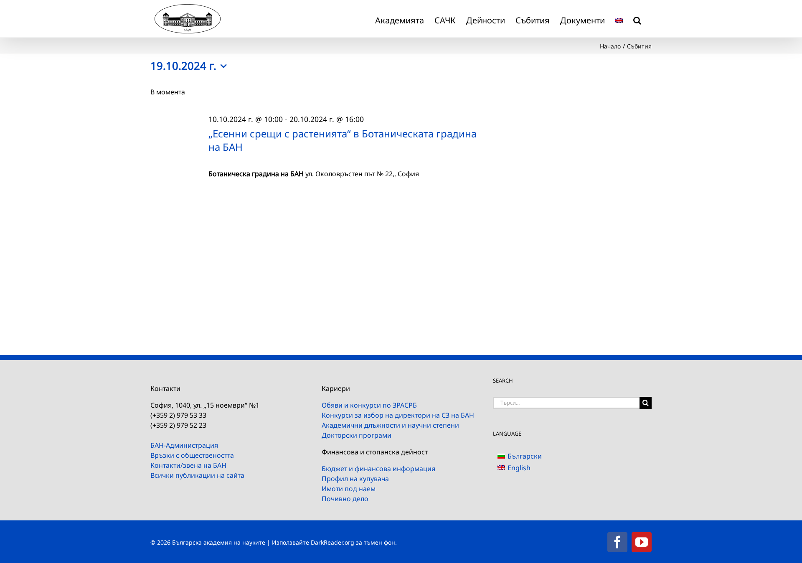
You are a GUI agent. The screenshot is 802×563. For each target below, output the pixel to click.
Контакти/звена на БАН (188, 465)
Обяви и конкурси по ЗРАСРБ (369, 405)
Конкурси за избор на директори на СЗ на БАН (398, 415)
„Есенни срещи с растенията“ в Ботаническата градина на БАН (342, 140)
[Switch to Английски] (619, 19)
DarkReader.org (332, 542)
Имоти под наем (349, 488)
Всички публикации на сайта (197, 475)
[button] (637, 19)
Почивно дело (345, 498)
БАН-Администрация (184, 445)
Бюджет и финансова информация (378, 468)
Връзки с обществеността (192, 455)
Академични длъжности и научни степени (390, 425)
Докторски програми (356, 435)
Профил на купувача (355, 478)
